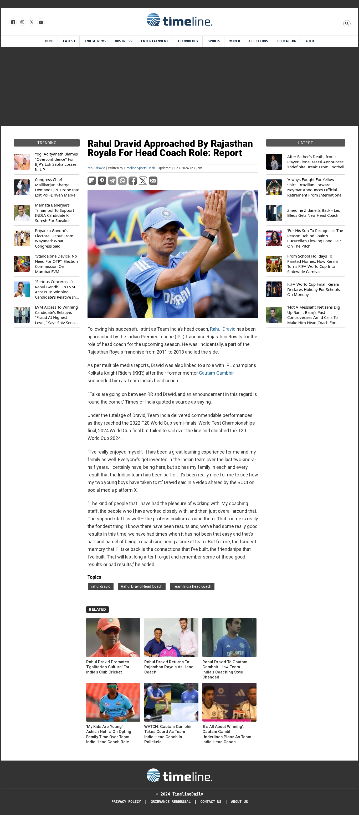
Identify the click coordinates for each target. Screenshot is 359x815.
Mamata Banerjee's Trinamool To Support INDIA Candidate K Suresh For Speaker (54, 213)
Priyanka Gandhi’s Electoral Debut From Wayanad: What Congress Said (54, 238)
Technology (187, 41)
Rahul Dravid (222, 329)
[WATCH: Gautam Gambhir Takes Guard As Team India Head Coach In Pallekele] (171, 703)
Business (123, 41)
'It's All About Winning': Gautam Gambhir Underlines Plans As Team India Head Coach (226, 734)
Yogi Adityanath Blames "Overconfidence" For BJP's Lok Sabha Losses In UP (56, 162)
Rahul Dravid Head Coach (141, 586)
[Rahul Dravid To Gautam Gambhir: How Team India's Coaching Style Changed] (229, 638)
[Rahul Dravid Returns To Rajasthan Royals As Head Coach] (171, 638)
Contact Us (210, 801)
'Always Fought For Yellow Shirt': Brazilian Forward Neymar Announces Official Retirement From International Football (314, 187)
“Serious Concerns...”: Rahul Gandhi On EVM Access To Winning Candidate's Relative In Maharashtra (55, 289)
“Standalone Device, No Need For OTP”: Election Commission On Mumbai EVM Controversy (56, 264)
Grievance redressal (171, 801)
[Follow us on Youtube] (40, 22)
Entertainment (154, 41)
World (234, 41)
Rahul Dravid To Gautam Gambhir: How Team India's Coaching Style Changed (224, 670)
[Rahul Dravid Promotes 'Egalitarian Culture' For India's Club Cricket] (113, 638)
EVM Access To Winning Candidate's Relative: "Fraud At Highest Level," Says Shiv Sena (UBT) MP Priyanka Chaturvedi (56, 315)
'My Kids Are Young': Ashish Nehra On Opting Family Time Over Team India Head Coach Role (108, 734)
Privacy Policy (126, 801)
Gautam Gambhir (216, 373)
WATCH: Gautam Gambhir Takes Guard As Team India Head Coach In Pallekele (168, 734)
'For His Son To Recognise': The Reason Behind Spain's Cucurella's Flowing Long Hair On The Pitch (315, 238)
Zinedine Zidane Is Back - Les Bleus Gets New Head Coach (313, 213)
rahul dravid (96, 168)
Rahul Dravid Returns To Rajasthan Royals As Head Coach (168, 667)
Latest (69, 41)
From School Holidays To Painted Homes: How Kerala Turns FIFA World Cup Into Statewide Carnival (312, 264)
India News (95, 41)
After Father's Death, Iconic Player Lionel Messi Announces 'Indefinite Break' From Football (315, 161)
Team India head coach (192, 586)
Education (286, 41)
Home (49, 41)
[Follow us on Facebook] (13, 22)
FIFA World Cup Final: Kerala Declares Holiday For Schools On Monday (313, 289)
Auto (309, 41)
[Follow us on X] (31, 22)
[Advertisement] (179, 86)
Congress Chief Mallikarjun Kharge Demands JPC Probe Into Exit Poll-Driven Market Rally (57, 187)
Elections (258, 41)
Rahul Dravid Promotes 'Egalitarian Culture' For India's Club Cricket (108, 667)
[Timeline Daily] (179, 19)
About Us (239, 801)
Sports (214, 41)
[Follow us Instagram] (22, 22)
